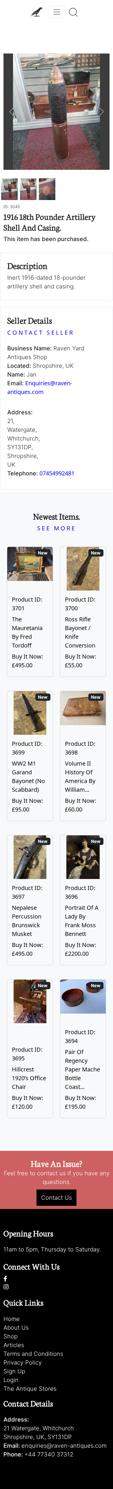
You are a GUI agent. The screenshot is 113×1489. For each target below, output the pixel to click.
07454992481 (56, 473)
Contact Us (56, 1197)
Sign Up (14, 1371)
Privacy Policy (22, 1362)
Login (11, 1379)
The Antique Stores (30, 1388)
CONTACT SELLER (40, 332)
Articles (13, 1345)
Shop (10, 1336)
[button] (11, 112)
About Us (16, 1327)
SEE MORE (56, 528)
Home (11, 1318)
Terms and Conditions (33, 1353)
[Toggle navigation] (57, 12)
